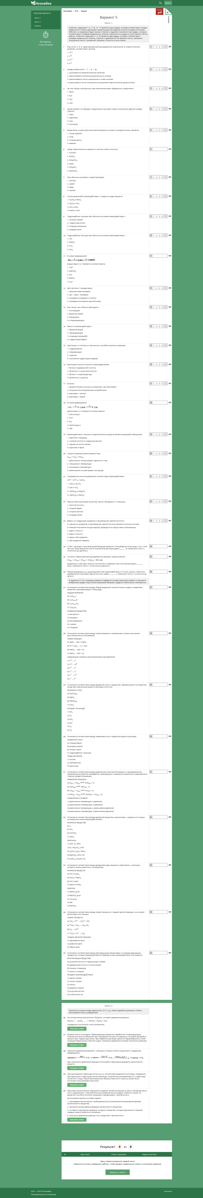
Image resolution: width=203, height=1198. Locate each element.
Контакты (168, 1191)
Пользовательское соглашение (43, 1194)
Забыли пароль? (148, 62)
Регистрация (149, 64)
